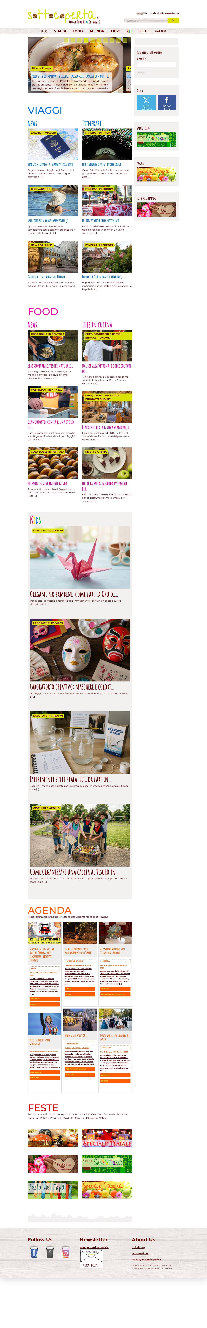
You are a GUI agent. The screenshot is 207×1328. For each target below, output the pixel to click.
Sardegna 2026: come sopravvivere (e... (49, 258)
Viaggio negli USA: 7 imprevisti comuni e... (51, 202)
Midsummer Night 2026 (76, 1073)
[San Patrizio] (107, 1194)
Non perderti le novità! (94, 1285)
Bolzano (70, 1113)
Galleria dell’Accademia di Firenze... (47, 314)
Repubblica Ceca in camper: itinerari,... (103, 314)
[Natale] (107, 1168)
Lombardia (35, 1110)
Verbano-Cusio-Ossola (112, 1032)
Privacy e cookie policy (146, 1297)
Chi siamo (138, 1285)
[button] (66, 78)
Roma (68, 1032)
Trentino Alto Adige (76, 1107)
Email (141, 187)
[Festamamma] (53, 1194)
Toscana (34, 1037)
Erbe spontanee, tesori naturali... (50, 403)
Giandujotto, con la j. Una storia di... (51, 462)
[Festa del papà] (53, 1219)
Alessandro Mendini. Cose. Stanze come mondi (113, 989)
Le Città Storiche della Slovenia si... (101, 258)
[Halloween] (53, 1168)
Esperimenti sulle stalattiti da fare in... (71, 817)
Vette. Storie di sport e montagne (41, 1080)
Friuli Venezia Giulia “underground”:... (103, 202)
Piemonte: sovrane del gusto (47, 521)
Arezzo (33, 1042)
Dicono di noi (140, 1291)
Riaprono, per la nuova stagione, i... (106, 465)
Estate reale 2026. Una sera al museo (114, 1075)
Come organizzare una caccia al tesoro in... (74, 909)
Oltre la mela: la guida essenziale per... (104, 524)
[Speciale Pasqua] (107, 1219)
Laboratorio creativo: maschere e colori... (72, 724)
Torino (104, 1119)
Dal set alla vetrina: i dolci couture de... (106, 406)
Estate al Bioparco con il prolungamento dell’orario (78, 989)
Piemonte (105, 1027)
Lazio (68, 1027)
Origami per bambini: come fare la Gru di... (74, 632)
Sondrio (34, 1116)
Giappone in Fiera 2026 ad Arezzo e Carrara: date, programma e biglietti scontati (42, 992)
